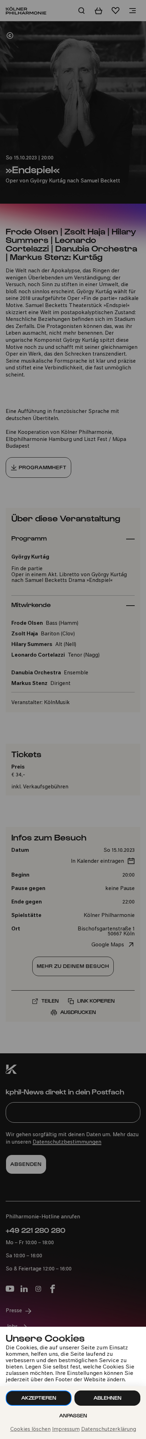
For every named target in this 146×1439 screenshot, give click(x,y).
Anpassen (73, 1415)
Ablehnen (108, 1398)
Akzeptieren (38, 1398)
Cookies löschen (30, 1429)
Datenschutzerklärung (108, 1429)
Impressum (66, 1429)
